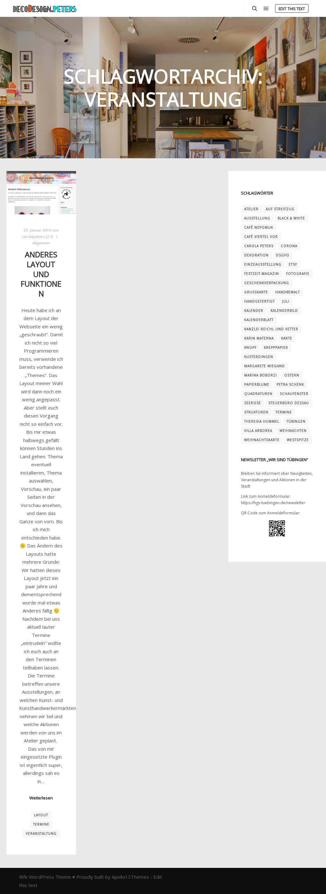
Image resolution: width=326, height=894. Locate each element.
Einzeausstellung (262, 264)
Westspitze (298, 440)
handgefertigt (259, 301)
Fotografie (297, 273)
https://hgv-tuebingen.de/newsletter (273, 502)
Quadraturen (258, 393)
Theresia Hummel (261, 421)
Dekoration (256, 255)
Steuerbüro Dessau (288, 403)
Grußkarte (256, 292)
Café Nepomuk (258, 227)
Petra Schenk (290, 384)
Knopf (250, 347)
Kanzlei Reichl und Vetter (271, 329)
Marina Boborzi (260, 375)
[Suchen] (254, 8)
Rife (23, 877)
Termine (41, 824)
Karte (286, 338)
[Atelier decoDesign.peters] (44, 8)
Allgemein (41, 242)
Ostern (291, 375)
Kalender (253, 310)
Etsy (293, 264)
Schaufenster (294, 393)
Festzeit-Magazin (261, 273)
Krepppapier (276, 347)
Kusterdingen (258, 356)
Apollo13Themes (130, 877)
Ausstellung (257, 218)
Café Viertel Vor (261, 236)
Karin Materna (259, 338)
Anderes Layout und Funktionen (41, 273)
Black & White (291, 218)
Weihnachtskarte (262, 440)
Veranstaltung (41, 833)
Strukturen (256, 412)
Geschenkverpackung (266, 283)
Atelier (251, 209)
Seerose (252, 403)
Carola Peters (258, 246)
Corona (289, 246)
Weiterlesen (41, 798)
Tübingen (296, 421)
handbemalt (287, 292)
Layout (41, 815)
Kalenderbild (284, 310)
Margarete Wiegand (264, 366)
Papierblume (256, 384)
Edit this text (292, 8)
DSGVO (282, 255)
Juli (285, 301)
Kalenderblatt (258, 320)
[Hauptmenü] (266, 8)
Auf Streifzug (280, 209)
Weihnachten (293, 430)
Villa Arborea (258, 430)
